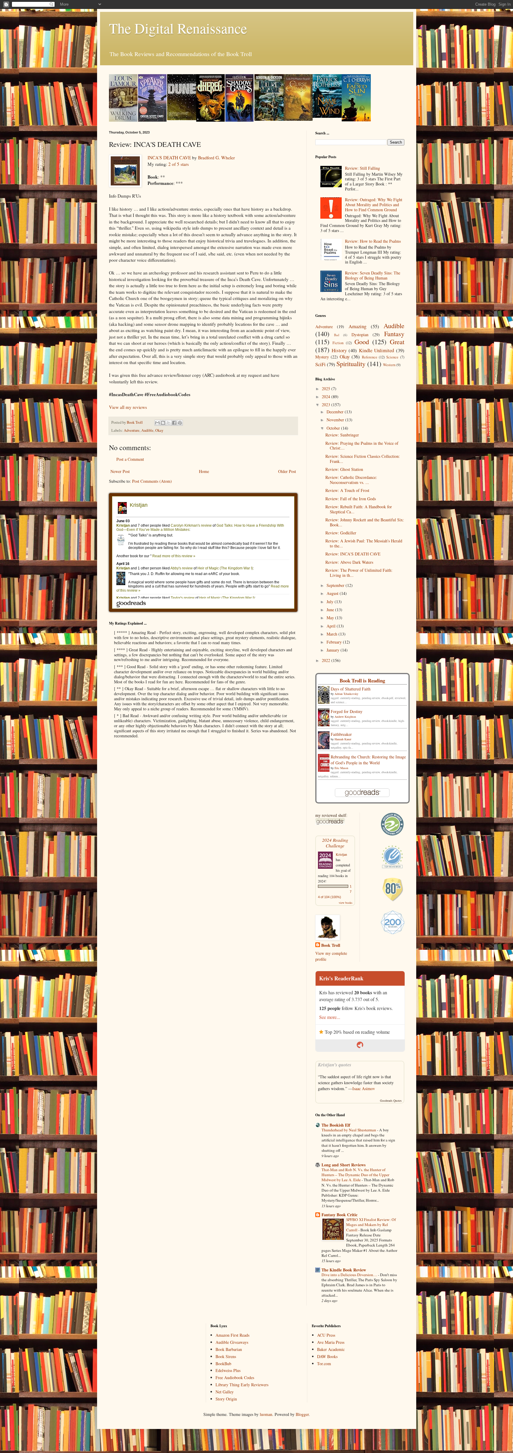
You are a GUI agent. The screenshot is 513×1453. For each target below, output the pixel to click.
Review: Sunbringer (342, 435)
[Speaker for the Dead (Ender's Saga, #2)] (152, 120)
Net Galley (225, 1392)
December (336, 412)
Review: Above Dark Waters (349, 562)
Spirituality (350, 363)
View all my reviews (128, 407)
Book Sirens (226, 1356)
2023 (326, 404)
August (333, 593)
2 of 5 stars (178, 164)
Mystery (322, 357)
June (331, 609)
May (331, 617)
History (339, 350)
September (336, 585)
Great (397, 341)
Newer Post (120, 471)
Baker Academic (331, 1349)
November (336, 420)
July (331, 601)
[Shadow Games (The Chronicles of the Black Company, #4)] (239, 120)
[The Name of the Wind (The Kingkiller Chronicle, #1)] (327, 116)
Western (389, 364)
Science (392, 357)
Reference (369, 357)
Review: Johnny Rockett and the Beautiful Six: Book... (364, 522)
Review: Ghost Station (344, 469)
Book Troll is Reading (362, 680)
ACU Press (326, 1335)
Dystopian (360, 334)
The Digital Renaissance (178, 27)
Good (361, 341)
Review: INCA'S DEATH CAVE (353, 554)
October (334, 428)
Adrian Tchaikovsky (346, 694)
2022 (326, 660)
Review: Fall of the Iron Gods (350, 498)
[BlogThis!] (163, 423)
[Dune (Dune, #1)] (181, 118)
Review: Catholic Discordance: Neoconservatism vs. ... (351, 479)
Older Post (287, 471)
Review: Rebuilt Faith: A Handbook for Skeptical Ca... (358, 509)
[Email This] (157, 423)
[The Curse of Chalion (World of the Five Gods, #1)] (298, 119)
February (335, 642)
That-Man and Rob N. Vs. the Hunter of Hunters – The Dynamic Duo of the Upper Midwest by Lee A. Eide (355, 1175)
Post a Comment (130, 459)
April (332, 626)
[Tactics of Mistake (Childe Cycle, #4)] (269, 119)
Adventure (132, 430)
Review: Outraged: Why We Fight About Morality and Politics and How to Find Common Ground (373, 204)
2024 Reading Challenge (335, 843)
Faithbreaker (341, 734)
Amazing (357, 326)
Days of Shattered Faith (350, 689)
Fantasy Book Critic (339, 1214)
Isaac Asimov (363, 1088)
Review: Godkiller (340, 533)
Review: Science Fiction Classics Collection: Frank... (362, 458)
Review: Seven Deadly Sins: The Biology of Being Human (372, 275)
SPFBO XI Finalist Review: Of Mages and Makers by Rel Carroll (371, 1225)
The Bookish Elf (336, 1125)
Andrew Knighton (345, 716)
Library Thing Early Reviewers (242, 1384)
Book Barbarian (229, 1349)
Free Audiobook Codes (235, 1377)
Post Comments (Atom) (152, 481)
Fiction (337, 342)
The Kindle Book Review (344, 1270)
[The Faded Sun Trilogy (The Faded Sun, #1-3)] (356, 120)
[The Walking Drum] (123, 120)
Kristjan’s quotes (334, 1064)
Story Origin (226, 1399)
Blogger (302, 1414)
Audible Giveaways (232, 1342)
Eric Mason (341, 768)
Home (204, 471)
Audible (147, 430)
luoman (266, 1414)
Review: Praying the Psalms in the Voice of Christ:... (361, 445)
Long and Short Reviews (343, 1165)
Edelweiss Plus (228, 1370)
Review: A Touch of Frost (347, 490)
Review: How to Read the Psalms (373, 241)
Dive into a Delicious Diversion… (350, 1274)
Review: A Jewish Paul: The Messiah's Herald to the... (363, 543)
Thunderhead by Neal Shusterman (349, 1130)
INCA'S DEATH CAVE (169, 158)
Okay (159, 430)
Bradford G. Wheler (216, 158)
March (332, 634)
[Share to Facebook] (174, 423)
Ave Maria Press (330, 1342)
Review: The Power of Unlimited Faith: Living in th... (358, 572)
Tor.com (324, 1363)
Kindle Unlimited (376, 350)
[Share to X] (169, 423)
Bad (336, 335)
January (334, 650)
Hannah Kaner (343, 739)
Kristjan (341, 854)
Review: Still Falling (362, 168)
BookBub (223, 1363)
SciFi (320, 364)
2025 (326, 388)
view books (345, 903)
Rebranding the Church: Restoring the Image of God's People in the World (368, 760)
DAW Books (327, 1356)
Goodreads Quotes (391, 1100)
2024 (326, 396)
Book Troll (330, 945)
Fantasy (394, 333)
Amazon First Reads (232, 1335)
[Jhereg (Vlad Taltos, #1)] (210, 120)
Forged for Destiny (346, 711)
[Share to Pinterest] (180, 423)
